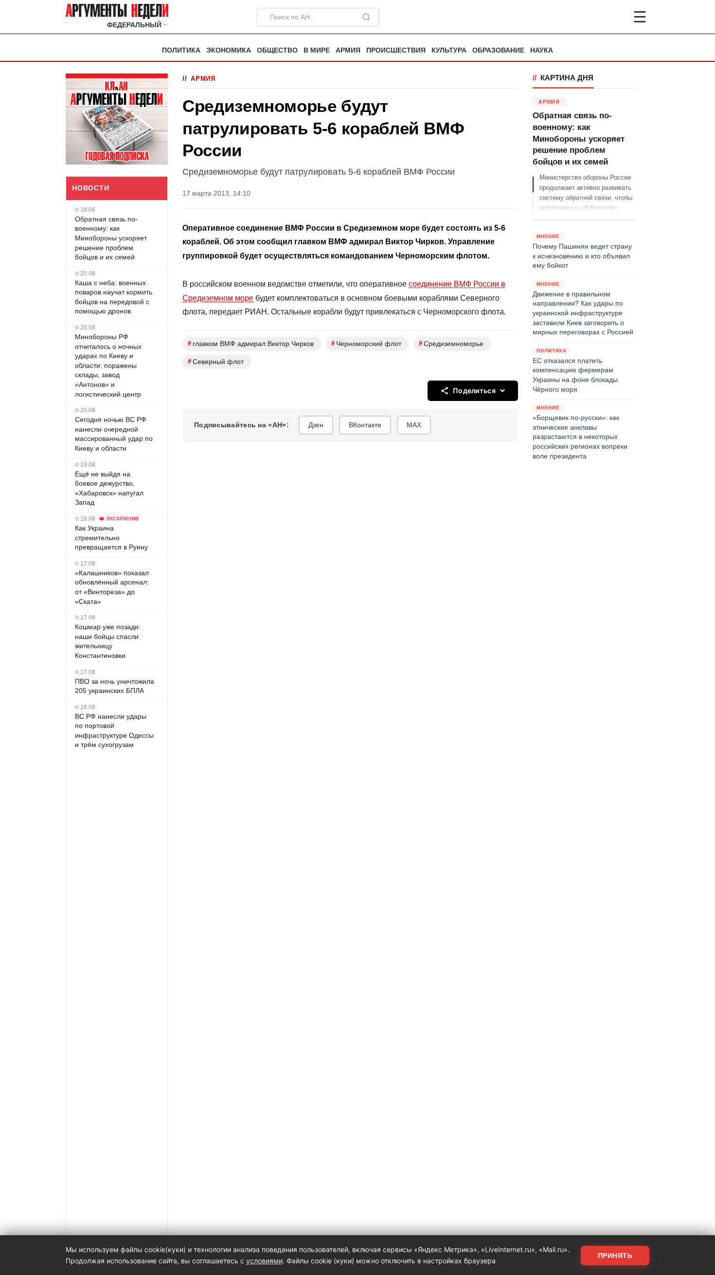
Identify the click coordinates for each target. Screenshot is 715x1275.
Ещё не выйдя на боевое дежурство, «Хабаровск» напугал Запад (109, 488)
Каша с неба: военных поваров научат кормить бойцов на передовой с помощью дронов (113, 297)
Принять (615, 1255)
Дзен (315, 425)
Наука (541, 50)
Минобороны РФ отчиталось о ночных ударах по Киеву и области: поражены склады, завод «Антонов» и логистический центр (108, 365)
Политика (181, 50)
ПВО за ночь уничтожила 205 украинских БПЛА (114, 686)
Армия (348, 50)
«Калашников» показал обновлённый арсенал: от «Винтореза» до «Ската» (112, 587)
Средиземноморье (451, 343)
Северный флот (216, 361)
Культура (448, 50)
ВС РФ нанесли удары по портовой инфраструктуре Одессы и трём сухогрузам (114, 730)
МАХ (414, 425)
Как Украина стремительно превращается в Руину (111, 537)
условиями (264, 1261)
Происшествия (396, 50)
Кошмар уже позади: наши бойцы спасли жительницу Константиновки (108, 641)
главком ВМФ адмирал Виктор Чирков (251, 343)
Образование (498, 50)
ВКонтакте (365, 425)
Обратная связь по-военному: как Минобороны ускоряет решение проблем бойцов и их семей (111, 238)
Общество (277, 50)
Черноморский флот (366, 343)
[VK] (613, 17)
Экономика (228, 50)
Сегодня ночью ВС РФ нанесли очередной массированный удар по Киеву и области (114, 434)
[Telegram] (589, 17)
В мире (317, 50)
